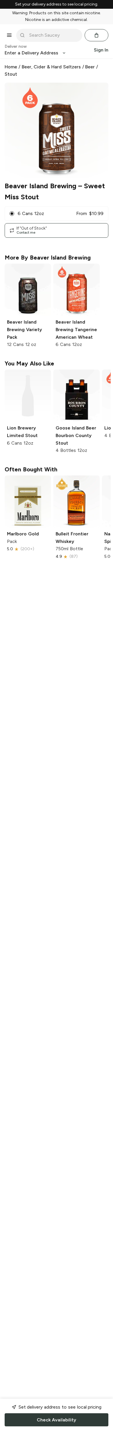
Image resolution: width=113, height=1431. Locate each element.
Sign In (101, 50)
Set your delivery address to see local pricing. (56, 4)
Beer (90, 67)
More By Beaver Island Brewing (48, 257)
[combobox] (53, 35)
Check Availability (56, 1420)
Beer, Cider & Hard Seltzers (51, 67)
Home (11, 67)
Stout (11, 74)
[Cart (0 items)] (96, 35)
